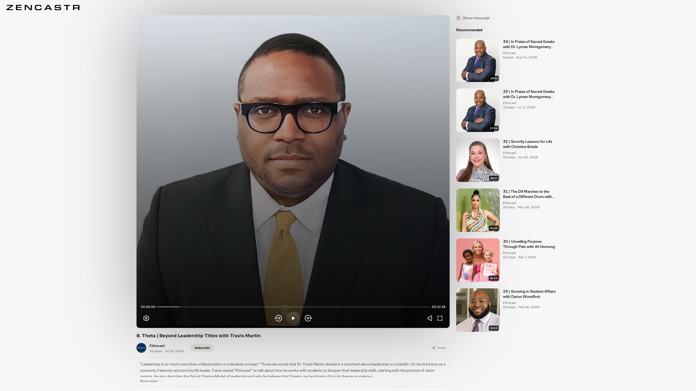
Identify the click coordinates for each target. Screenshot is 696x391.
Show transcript (476, 18)
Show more (148, 381)
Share (441, 348)
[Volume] (431, 318)
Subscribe (202, 348)
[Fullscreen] (440, 318)
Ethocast (157, 345)
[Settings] (146, 318)
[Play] (293, 318)
